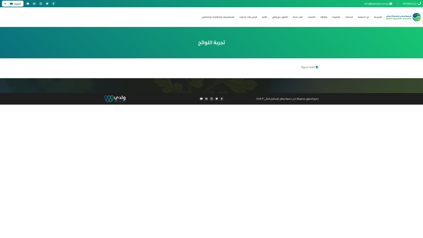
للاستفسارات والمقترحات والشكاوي (217, 17)
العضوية (336, 17)
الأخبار (264, 17)
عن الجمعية (363, 17)
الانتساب (311, 17)
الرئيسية (378, 17)
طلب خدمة (298, 17)
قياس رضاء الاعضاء (248, 17)
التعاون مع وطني (280, 17)
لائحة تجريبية (308, 66)
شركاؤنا (323, 17)
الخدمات (349, 17)
